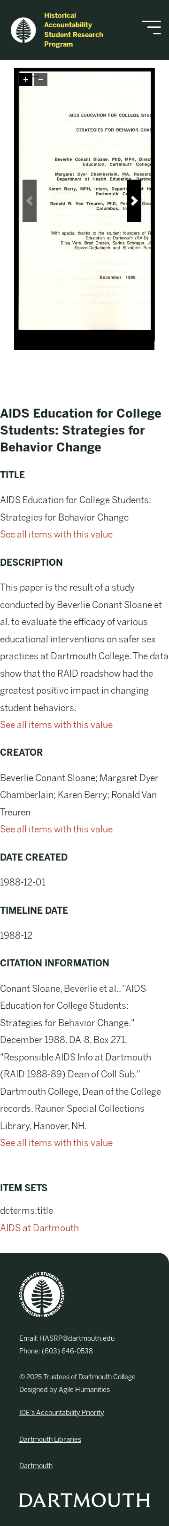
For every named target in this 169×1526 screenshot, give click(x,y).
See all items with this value (56, 534)
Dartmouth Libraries (50, 1439)
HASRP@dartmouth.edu (77, 1338)
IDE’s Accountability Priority (61, 1412)
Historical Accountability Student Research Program (73, 30)
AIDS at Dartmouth (39, 1228)
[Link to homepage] (41, 1294)
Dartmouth (36, 1466)
